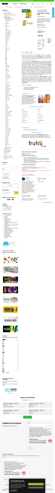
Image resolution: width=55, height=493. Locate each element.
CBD (6, 145)
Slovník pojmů (7, 235)
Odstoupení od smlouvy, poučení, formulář (11, 223)
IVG (6, 72)
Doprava (6, 217)
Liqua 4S (7, 84)
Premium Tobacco (8, 111)
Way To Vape (7, 131)
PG (25, 122)
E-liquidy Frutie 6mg (43, 40)
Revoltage (7, 114)
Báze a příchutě (7, 148)
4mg (3, 347)
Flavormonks (7, 49)
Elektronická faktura (8, 236)
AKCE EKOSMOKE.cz (8, 229)
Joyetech (7, 73)
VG (26, 122)
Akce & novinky (7, 12)
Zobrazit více (27, 417)
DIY (4, 154)
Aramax (6, 22)
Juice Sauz (7, 75)
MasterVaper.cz (10, 393)
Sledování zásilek (8, 221)
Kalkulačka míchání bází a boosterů (11, 228)
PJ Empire (7, 108)
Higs (6, 68)
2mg (6, 53)
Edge (6, 42)
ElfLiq (6, 45)
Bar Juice (7, 23)
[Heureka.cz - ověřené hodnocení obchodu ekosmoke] (10, 244)
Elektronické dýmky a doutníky (9, 14)
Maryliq (6, 92)
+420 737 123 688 (7, 208)
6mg (6, 58)
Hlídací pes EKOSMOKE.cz (9, 231)
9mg (3, 355)
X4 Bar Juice (7, 132)
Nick (6, 101)
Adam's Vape (7, 20)
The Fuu (6, 122)
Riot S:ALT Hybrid (8, 115)
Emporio (6, 48)
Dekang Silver (7, 35)
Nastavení (13, 490)
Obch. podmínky (8, 219)
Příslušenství (6, 153)
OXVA (6, 104)
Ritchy (6, 118)
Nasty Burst (7, 98)
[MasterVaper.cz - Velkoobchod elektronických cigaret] (10, 389)
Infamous (7, 71)
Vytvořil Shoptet (50, 489)
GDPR (6, 227)
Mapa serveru (7, 234)
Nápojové (7, 143)
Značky (5, 158)
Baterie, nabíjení (7, 151)
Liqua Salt (7, 89)
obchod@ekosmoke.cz (8, 206)
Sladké (6, 141)
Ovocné (6, 140)
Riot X (6, 117)
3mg (6, 55)
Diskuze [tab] (26, 52)
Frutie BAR (7, 65)
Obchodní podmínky (46, 484)
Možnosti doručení (41, 24)
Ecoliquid (7, 40)
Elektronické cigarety (8, 13)
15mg (3, 364)
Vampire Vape (8, 130)
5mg (6, 56)
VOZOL (6, 137)
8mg (6, 59)
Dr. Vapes (7, 37)
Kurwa (6, 79)
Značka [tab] (30, 52)
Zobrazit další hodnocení (47, 202)
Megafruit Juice (8, 94)
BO (5, 27)
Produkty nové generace (8, 157)
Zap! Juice (7, 134)
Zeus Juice (7, 135)
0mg (6, 52)
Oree (6, 102)
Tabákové (7, 138)
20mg (3, 370)
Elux (6, 46)
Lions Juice (7, 82)
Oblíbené (6, 237)
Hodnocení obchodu (8, 230)
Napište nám (7, 218)
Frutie (6, 50)
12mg (6, 61)
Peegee (6, 105)
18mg (6, 63)
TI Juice (6, 125)
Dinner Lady (7, 36)
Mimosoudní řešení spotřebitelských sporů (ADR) (11, 225)
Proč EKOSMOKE (7, 215)
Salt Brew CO (7, 120)
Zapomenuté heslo (6, 178)
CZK (38, 3)
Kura (6, 81)
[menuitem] (15, 4)
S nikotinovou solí (8, 147)
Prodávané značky (8, 232)
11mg (3, 360)
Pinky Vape (7, 107)
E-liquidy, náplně (7, 17)
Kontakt (6, 216)
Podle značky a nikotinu (9, 19)
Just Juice (7, 78)
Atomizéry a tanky (7, 150)
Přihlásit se (6, 174)
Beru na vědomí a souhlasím (35, 484)
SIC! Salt (6, 124)
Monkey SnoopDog (8, 95)
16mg (3, 366)
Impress (6, 69)
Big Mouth (7, 26)
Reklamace (7, 220)
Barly (6, 25)
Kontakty (7, 484)
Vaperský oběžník (8, 233)
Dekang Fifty (7, 32)
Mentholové (7, 144)
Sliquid (6, 121)
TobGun (6, 127)
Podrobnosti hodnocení (42, 10)
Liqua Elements (8, 85)
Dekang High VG (8, 33)
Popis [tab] (22, 52)
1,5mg (3, 341)
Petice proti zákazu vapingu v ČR (9, 252)
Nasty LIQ (7, 96)
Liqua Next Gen (8, 88)
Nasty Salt (7, 99)
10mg (3, 357)
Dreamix (7, 39)
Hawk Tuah (7, 66)
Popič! (6, 109)
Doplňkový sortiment (8, 156)
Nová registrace (5, 177)
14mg (6, 62)
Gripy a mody (6, 16)
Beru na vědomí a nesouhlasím (36, 487)
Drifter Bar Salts (8, 76)
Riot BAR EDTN (7, 112)
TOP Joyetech (8, 128)
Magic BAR (7, 91)
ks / (10, 185)
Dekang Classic (8, 30)
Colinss (6, 29)
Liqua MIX (7, 86)
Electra (6, 43)
